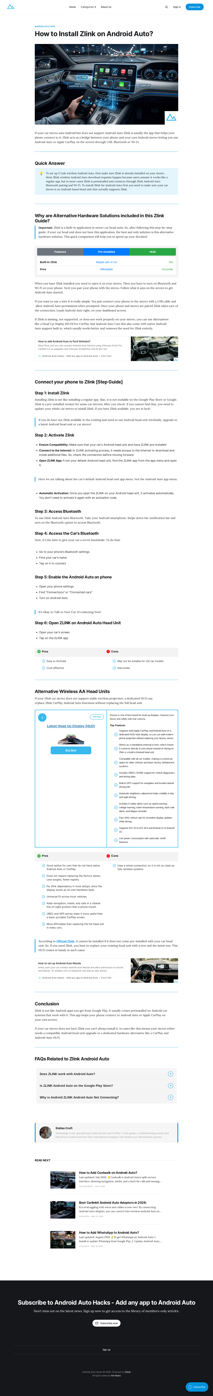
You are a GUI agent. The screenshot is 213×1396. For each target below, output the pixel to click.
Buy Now (70, 750)
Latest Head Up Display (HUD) (71, 726)
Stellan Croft (64, 1128)
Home (72, 6)
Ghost (128, 1372)
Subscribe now (109, 1323)
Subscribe (194, 6)
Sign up (106, 1349)
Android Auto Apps (45, 26)
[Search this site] (166, 7)
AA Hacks (116, 1375)
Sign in (177, 6)
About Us (106, 6)
